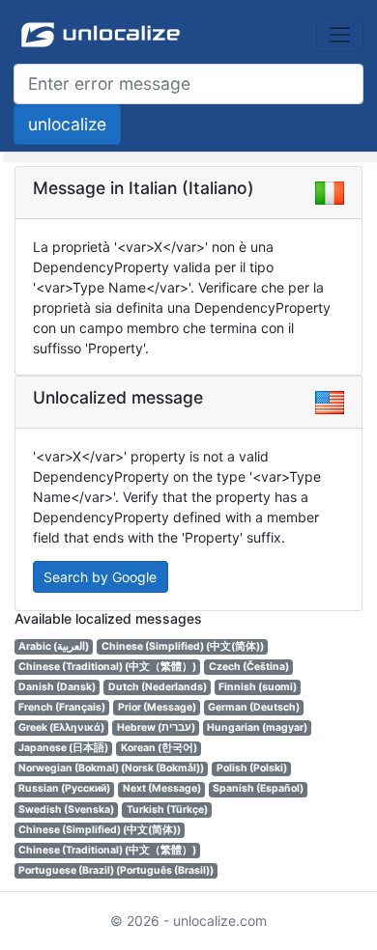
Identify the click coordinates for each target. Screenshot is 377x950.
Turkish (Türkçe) (167, 809)
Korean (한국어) (159, 747)
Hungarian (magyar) (257, 727)
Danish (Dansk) (57, 687)
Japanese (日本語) (63, 747)
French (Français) (61, 707)
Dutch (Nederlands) (157, 687)
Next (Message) (162, 788)
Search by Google (100, 577)
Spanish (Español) (258, 788)
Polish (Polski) (252, 768)
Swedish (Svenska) (66, 809)
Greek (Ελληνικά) (61, 727)
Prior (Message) (157, 707)
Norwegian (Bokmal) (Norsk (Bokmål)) (111, 768)
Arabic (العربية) (53, 646)
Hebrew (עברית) (156, 727)
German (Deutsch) (254, 707)
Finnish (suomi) (257, 687)
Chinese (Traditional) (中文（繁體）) (107, 666)
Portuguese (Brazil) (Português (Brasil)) (116, 870)
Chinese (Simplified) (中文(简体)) (183, 646)
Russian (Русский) (64, 788)
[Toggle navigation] (339, 35)
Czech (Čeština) (249, 666)
